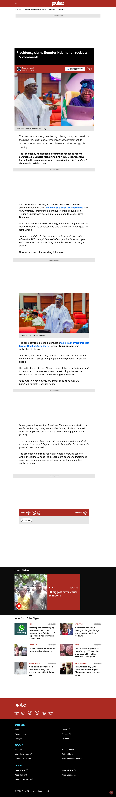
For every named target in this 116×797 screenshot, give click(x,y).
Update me (26, 520)
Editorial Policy (68, 754)
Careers (65, 734)
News (20, 9)
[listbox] (58, 612)
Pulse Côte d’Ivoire (22, 779)
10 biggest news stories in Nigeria (63, 593)
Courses (65, 739)
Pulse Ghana (19, 770)
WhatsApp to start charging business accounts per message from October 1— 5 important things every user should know (42, 633)
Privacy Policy (68, 749)
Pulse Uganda (67, 775)
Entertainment (35, 663)
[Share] (89, 69)
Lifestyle (33, 645)
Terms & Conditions (22, 758)
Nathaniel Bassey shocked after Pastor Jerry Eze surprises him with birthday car (41, 671)
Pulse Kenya (19, 775)
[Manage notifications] (111, 792)
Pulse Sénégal (68, 770)
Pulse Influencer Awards (72, 758)
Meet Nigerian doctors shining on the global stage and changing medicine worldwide (87, 631)
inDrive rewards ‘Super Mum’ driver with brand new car (42, 650)
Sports (64, 730)
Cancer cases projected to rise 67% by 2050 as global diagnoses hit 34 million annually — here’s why (87, 652)
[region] (58, 612)
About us (18, 749)
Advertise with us (21, 754)
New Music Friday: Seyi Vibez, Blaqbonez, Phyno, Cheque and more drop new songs (87, 671)
